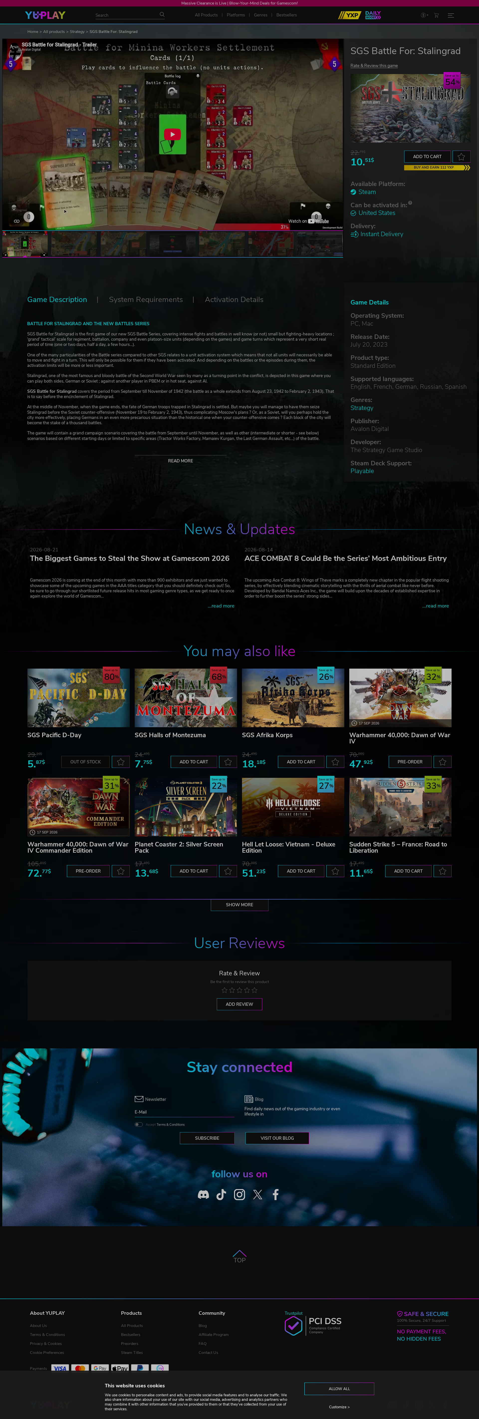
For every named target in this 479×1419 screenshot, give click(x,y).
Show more (239, 905)
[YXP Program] (349, 15)
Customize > (339, 1407)
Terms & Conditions (171, 1124)
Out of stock (85, 762)
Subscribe (207, 1138)
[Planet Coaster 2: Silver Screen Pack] (186, 807)
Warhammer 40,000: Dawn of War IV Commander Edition (77, 847)
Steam (367, 192)
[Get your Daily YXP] (373, 15)
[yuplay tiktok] (221, 1194)
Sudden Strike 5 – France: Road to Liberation (398, 847)
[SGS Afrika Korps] (293, 698)
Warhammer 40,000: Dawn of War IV (399, 738)
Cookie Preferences (47, 1352)
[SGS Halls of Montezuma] (186, 698)
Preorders (129, 1343)
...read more (221, 606)
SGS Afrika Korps (267, 735)
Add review (239, 1004)
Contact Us (208, 1352)
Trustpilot (294, 1313)
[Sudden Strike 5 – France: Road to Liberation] (400, 807)
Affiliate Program (214, 1334)
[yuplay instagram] (239, 1194)
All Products (132, 1325)
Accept (165, 1124)
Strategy (77, 31)
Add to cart (427, 157)
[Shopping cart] (436, 15)
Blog (203, 1325)
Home (32, 31)
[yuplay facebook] (275, 1194)
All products (54, 31)
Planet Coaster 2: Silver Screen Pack (179, 847)
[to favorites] (462, 157)
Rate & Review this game (374, 65)
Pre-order (410, 762)
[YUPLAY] (45, 15)
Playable (362, 471)
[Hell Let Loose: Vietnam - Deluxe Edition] (293, 807)
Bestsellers (130, 1334)
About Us (38, 1325)
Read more (180, 461)
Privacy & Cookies (46, 1343)
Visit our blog (277, 1138)
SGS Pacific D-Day (54, 735)
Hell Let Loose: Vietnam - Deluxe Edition (288, 847)
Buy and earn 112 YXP (434, 167)
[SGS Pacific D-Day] (78, 698)
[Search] (162, 14)
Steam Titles (132, 1352)
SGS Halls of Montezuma (170, 735)
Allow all (339, 1388)
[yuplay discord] (203, 1194)
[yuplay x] (257, 1194)
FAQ (203, 1343)
